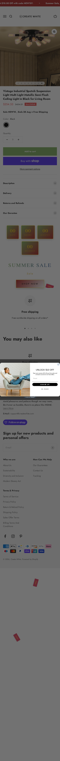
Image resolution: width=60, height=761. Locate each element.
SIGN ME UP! (45, 384)
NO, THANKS (45, 389)
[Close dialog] (58, 364)
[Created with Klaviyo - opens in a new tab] (30, 397)
